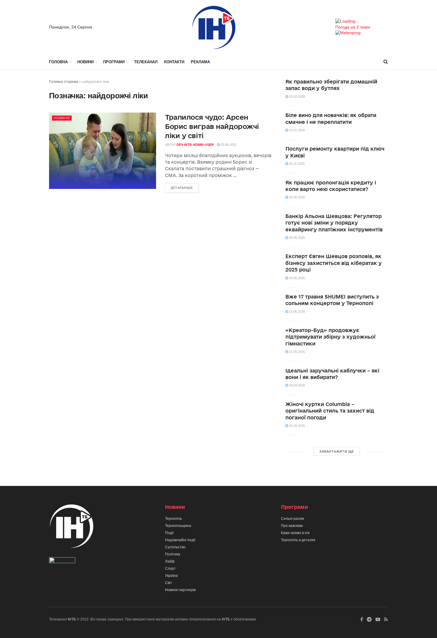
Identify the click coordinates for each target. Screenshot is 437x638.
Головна (58, 62)
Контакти (174, 62)
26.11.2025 (296, 163)
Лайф (170, 561)
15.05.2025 (296, 311)
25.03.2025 (296, 425)
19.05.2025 (296, 278)
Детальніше (182, 187)
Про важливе (292, 526)
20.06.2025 (296, 197)
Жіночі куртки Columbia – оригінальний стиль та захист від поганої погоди (329, 410)
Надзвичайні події (180, 540)
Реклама (200, 62)
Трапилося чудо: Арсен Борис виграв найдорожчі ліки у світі (212, 126)
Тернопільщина (178, 526)
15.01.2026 (296, 130)
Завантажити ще (336, 451)
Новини (85, 62)
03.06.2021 (228, 144)
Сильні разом (292, 519)
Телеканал (146, 62)
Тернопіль (173, 519)
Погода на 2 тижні (352, 27)
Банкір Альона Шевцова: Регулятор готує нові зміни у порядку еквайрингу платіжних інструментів (334, 222)
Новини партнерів (180, 590)
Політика (172, 554)
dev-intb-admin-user (195, 144)
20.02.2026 (296, 96)
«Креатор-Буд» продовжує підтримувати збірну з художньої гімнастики (330, 336)
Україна (171, 576)
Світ (168, 583)
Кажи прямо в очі (295, 533)
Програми (114, 62)
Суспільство (175, 547)
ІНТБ (72, 619)
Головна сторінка (63, 82)
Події (169, 533)
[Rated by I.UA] (62, 561)
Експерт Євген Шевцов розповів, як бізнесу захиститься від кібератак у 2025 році (333, 262)
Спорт (170, 568)
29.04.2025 (296, 385)
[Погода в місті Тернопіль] (361, 21)
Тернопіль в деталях (298, 540)
